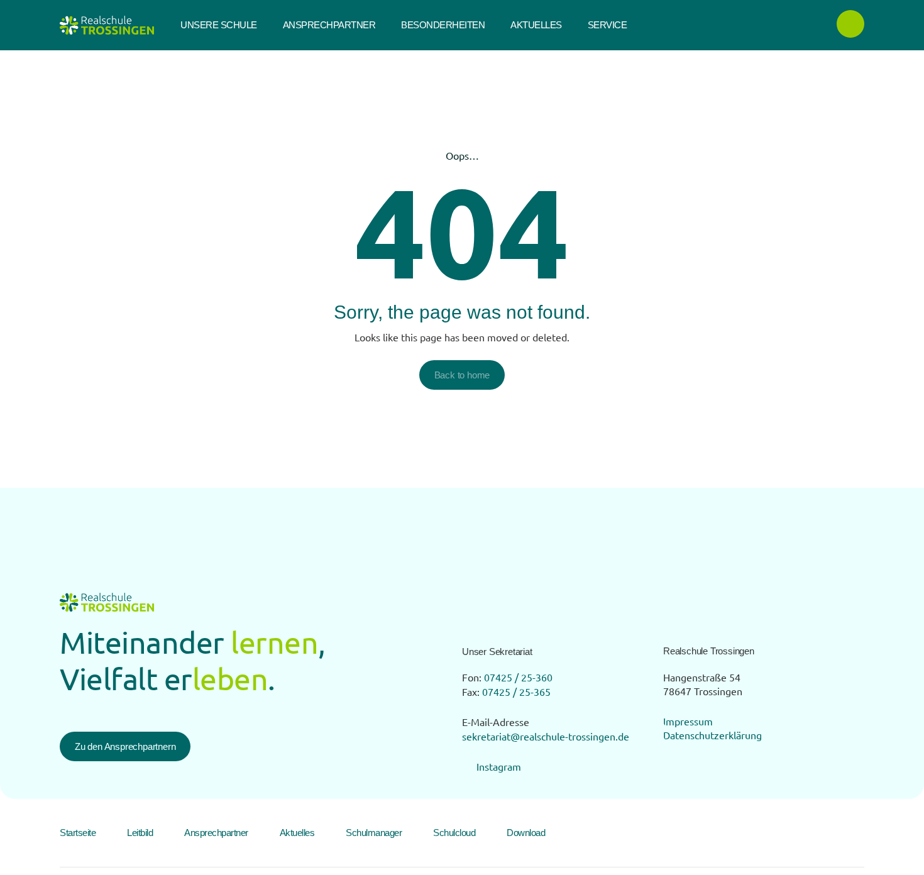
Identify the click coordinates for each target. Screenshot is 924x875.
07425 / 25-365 (516, 691)
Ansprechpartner (216, 832)
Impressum (688, 721)
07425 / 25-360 (518, 677)
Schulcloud (454, 832)
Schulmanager (374, 832)
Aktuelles (297, 832)
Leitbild (140, 832)
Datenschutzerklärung (712, 735)
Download (526, 832)
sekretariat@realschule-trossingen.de (545, 736)
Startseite (78, 832)
